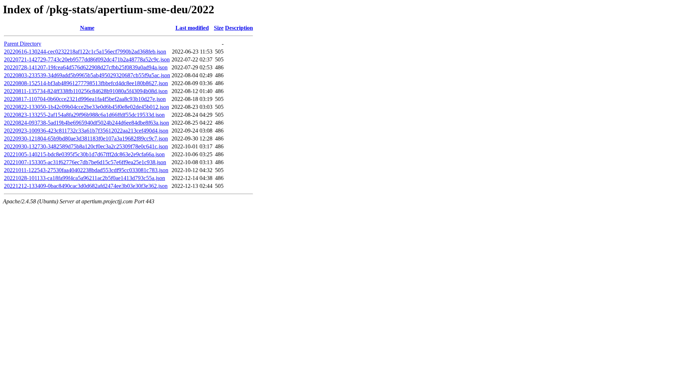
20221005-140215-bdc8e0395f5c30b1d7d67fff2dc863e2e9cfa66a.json (84, 154)
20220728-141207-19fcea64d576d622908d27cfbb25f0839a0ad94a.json (86, 67)
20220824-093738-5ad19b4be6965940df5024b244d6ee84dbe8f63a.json (86, 123)
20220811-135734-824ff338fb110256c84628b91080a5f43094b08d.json (86, 91)
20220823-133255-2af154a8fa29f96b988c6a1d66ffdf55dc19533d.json (84, 115)
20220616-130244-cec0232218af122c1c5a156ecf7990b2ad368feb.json (85, 51)
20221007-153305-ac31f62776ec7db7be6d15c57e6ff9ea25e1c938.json (85, 162)
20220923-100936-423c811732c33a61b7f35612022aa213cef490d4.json (86, 131)
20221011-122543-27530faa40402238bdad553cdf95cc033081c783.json (86, 170)
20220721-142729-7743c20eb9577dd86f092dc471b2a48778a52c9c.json (87, 59)
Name (87, 28)
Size (219, 28)
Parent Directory (22, 44)
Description (239, 28)
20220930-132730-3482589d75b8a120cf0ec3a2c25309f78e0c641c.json (86, 146)
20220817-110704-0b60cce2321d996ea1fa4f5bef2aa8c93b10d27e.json (85, 99)
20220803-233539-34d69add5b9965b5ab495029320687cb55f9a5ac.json (87, 75)
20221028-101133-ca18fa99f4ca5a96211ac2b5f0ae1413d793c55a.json (84, 178)
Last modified (192, 28)
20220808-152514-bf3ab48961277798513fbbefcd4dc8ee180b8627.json (86, 83)
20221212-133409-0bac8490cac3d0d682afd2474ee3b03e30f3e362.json (86, 186)
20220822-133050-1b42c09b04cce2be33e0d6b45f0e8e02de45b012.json (86, 107)
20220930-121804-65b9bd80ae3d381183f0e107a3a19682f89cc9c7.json (86, 138)
